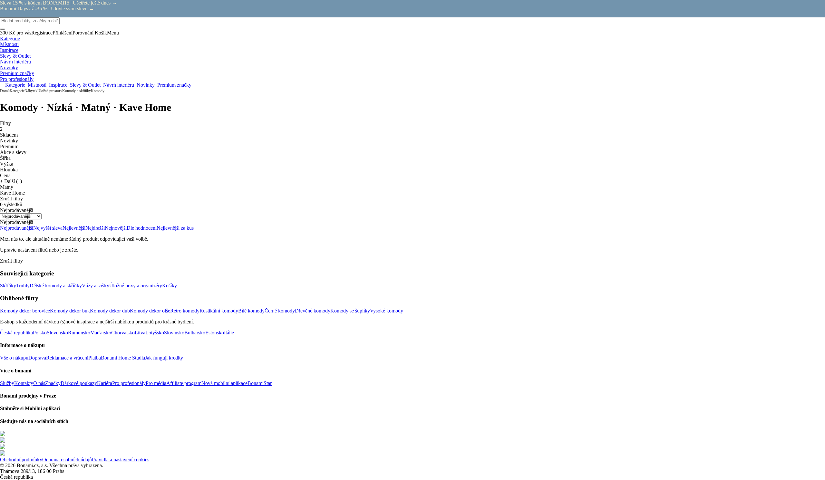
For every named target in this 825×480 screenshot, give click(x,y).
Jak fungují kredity (164, 357)
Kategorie (17, 91)
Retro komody (184, 310)
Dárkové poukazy (79, 383)
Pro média (156, 383)
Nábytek (30, 91)
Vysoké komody (386, 310)
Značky (53, 383)
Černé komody (280, 310)
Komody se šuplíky (350, 310)
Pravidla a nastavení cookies (120, 459)
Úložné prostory (49, 91)
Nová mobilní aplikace (224, 383)
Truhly (23, 285)
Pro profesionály (129, 383)
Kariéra (104, 383)
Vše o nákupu (14, 357)
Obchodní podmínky (21, 459)
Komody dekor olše (150, 310)
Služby (7, 383)
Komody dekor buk (70, 310)
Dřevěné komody (312, 310)
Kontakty (23, 383)
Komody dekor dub (110, 310)
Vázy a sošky (95, 285)
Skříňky (8, 285)
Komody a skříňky (76, 91)
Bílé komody (251, 310)
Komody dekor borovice (25, 310)
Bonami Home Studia (123, 357)
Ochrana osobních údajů (67, 459)
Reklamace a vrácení (67, 357)
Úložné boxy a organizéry (135, 285)
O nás (39, 383)
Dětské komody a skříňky (56, 285)
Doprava (37, 357)
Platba (94, 357)
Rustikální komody (218, 310)
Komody (97, 91)
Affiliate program (183, 383)
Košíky (169, 285)
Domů (5, 91)
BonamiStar (260, 383)
